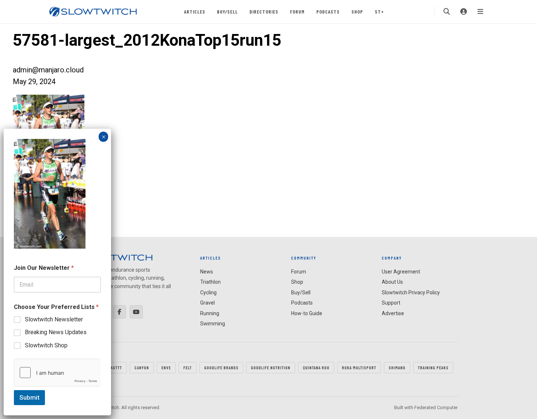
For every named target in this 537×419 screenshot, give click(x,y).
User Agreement (401, 272)
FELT (187, 367)
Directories (264, 11)
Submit (29, 397)
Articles (194, 11)
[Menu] (480, 11)
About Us (392, 282)
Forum (297, 11)
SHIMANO (397, 367)
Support (391, 303)
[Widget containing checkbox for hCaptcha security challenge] (57, 372)
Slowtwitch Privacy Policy (411, 292)
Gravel (207, 303)
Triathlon (210, 282)
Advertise (393, 313)
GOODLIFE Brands (221, 367)
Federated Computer (436, 407)
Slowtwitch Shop (46, 345)
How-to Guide (306, 313)
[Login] (463, 11)
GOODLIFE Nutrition (270, 367)
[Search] (446, 11)
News (206, 272)
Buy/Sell (227, 11)
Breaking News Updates (56, 332)
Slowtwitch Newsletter (54, 319)
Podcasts (328, 11)
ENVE (166, 367)
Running (209, 313)
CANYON (141, 367)
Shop (357, 11)
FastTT (115, 367)
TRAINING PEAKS (433, 367)
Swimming (212, 323)
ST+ (379, 11)
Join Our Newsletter (44, 267)
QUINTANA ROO (316, 367)
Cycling (208, 292)
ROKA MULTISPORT (359, 367)
